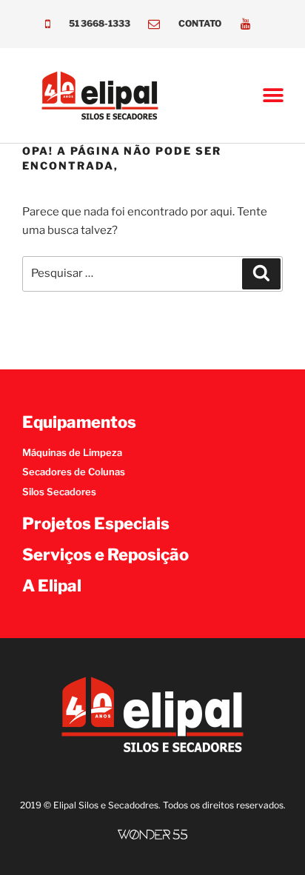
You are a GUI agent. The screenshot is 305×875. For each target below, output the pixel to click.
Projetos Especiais (96, 523)
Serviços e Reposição (105, 554)
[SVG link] (152, 834)
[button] (273, 96)
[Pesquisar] (261, 273)
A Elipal (51, 585)
